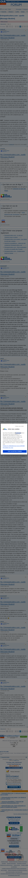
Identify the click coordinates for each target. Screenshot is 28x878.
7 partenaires (18, 433)
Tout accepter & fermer (15, 451)
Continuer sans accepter (19, 426)
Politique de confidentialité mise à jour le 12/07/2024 (14, 445)
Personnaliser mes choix (8, 447)
